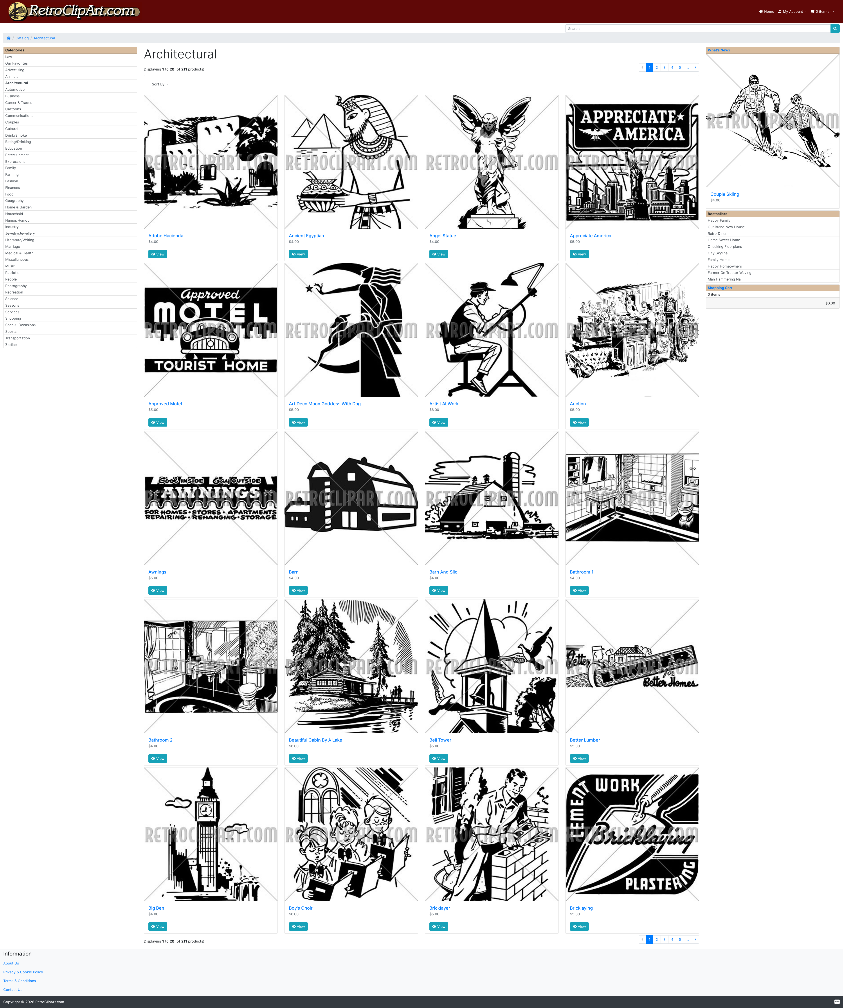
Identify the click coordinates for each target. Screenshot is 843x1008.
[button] (792, 11)
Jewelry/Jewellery (20, 233)
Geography (14, 200)
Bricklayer (439, 908)
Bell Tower (440, 740)
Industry (12, 226)
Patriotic (12, 272)
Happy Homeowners (725, 266)
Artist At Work (444, 403)
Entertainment (17, 155)
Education (13, 148)
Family (10, 168)
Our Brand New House (726, 227)
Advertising (14, 70)
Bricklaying (581, 908)
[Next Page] (695, 67)
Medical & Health (19, 253)
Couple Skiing (724, 194)
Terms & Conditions (19, 981)
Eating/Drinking (18, 141)
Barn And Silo (443, 572)
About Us (11, 963)
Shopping (13, 318)
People (11, 279)
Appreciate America (590, 235)
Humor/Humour (18, 220)
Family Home (719, 259)
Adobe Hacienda (165, 235)
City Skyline (718, 253)
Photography (16, 286)
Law (8, 56)
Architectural (44, 38)
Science (11, 299)
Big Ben (156, 908)
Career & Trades (18, 102)
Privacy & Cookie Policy (23, 972)
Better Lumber (585, 740)
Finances (12, 187)
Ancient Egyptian (306, 235)
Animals (11, 76)
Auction (578, 403)
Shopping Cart (720, 288)
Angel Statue (442, 235)
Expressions (15, 161)
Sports (10, 331)
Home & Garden (18, 207)
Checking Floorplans (725, 246)
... (687, 67)
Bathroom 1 (581, 572)
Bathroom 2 (160, 740)
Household (14, 214)
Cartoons (13, 109)
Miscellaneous (17, 259)
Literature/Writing (19, 240)
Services (12, 312)
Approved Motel (165, 403)
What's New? (719, 50)
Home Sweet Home (724, 240)
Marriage (12, 246)
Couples (12, 122)
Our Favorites (16, 63)
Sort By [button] (159, 84)
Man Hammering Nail (725, 279)
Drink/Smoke (16, 135)
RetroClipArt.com (49, 1002)
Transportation (17, 338)
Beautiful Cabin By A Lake (315, 740)
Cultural (11, 129)
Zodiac (11, 344)
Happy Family (719, 220)
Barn (294, 572)
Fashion (11, 181)
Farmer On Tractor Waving (729, 272)
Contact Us (12, 989)
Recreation (14, 292)
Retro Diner (717, 233)
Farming (12, 174)
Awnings (157, 572)
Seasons (12, 305)
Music (10, 266)
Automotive (15, 89)
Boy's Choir (301, 908)
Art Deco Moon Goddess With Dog (325, 403)
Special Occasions (20, 325)
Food (9, 194)
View (159, 254)
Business (12, 96)
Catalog (22, 38)
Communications (19, 115)
